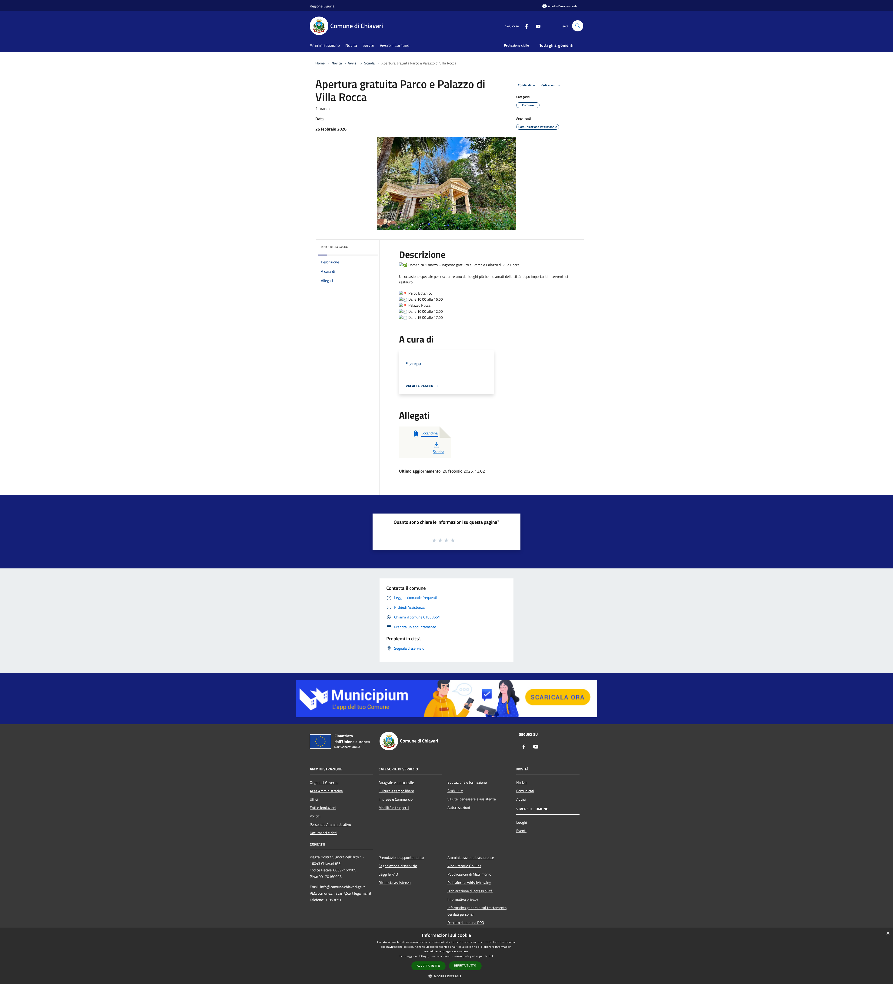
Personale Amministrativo (330, 824)
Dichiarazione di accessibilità (470, 891)
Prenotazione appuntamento (401, 857)
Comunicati (525, 791)
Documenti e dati (323, 833)
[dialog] (446, 956)
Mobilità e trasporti (394, 807)
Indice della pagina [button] (334, 247)
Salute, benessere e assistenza (471, 799)
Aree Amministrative (326, 791)
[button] (446, 976)
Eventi (521, 830)
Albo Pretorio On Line (464, 866)
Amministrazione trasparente (470, 857)
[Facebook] (524, 26)
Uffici (314, 799)
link (491, 956)
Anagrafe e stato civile (396, 782)
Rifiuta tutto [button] (465, 965)
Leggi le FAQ (388, 874)
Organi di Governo (324, 782)
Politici (315, 816)
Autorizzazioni (458, 807)
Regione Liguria (322, 6)
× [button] (888, 933)
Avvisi (352, 63)
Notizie (521, 782)
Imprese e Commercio (396, 799)
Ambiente (455, 790)
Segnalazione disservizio (398, 866)
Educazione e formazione (467, 782)
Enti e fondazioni (323, 807)
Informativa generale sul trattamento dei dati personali (476, 911)
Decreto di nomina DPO (465, 922)
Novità (336, 63)
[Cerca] (577, 25)
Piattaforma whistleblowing (469, 882)
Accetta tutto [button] (428, 966)
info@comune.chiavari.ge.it (342, 887)
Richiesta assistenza (395, 882)
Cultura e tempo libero (396, 791)
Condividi (524, 85)
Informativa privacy (462, 899)
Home (320, 63)
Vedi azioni (548, 85)
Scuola (369, 63)
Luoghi (521, 822)
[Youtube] (536, 26)
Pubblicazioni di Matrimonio (469, 874)
